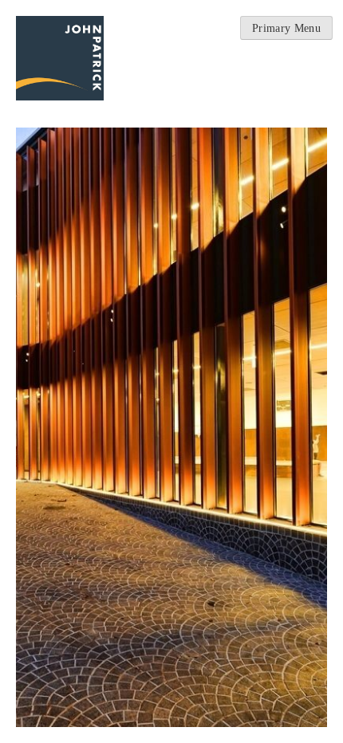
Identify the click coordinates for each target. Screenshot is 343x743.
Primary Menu (286, 28)
